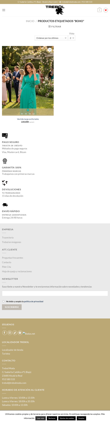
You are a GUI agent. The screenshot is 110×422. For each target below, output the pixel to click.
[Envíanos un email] (60, 2)
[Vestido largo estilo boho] (28, 80)
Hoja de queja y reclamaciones (17, 271)
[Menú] (4, 10)
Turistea (6, 353)
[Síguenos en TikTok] (14, 332)
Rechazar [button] (52, 418)
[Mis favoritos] (105, 10)
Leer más (40, 418)
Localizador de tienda (12, 349)
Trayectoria (8, 237)
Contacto (6, 262)
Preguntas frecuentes (12, 257)
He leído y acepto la (24, 301)
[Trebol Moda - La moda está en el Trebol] (55, 10)
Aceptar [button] (81, 418)
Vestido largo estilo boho (28, 119)
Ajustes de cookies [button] (67, 418)
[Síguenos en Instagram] (9, 332)
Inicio (30, 21)
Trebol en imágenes (11, 242)
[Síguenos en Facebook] (4, 332)
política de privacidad (33, 301)
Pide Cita (6, 266)
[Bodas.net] (29, 333)
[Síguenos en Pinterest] (20, 332)
